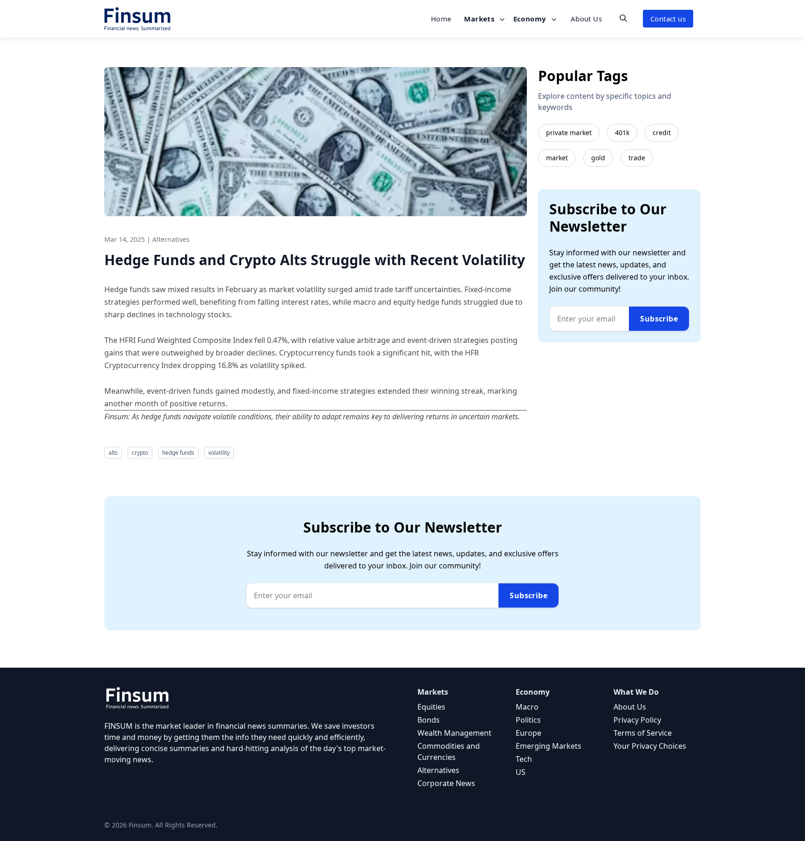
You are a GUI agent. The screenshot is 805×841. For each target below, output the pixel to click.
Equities (431, 707)
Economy (530, 18)
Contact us (668, 18)
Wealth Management (454, 733)
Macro (527, 707)
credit (662, 132)
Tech (524, 759)
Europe (528, 733)
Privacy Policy (637, 720)
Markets (480, 18)
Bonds (428, 720)
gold (598, 157)
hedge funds (178, 453)
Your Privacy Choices (650, 746)
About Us (586, 18)
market (557, 157)
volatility (219, 453)
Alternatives (438, 770)
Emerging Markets (548, 746)
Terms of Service (643, 733)
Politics (528, 720)
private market (569, 132)
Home (441, 18)
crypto (140, 453)
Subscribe (659, 319)
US (520, 772)
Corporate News (446, 783)
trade (636, 157)
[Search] (623, 18)
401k (622, 132)
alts (113, 453)
